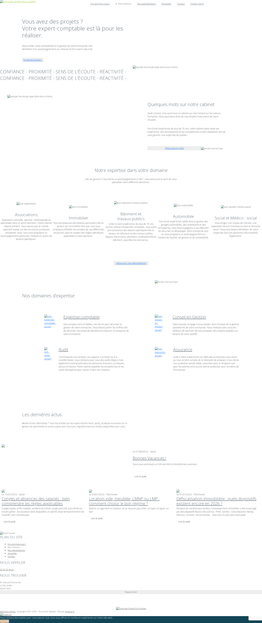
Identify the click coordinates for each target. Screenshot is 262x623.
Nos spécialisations (146, 3)
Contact (181, 3)
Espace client (197, 3)
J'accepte (4, 621)
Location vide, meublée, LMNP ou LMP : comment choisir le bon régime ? (124, 501)
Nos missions (14, 547)
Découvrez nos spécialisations (131, 263)
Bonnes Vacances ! (149, 458)
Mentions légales (8, 611)
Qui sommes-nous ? (100, 3)
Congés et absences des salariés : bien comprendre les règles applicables (36, 501)
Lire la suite (141, 476)
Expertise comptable (81, 317)
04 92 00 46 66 (7, 569)
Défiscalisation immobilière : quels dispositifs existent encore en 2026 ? (216, 501)
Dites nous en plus (174, 148)
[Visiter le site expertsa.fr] (6, 614)
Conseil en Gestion (189, 317)
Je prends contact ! (32, 59)
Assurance (182, 349)
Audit (63, 349)
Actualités (166, 3)
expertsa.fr (69, 611)
